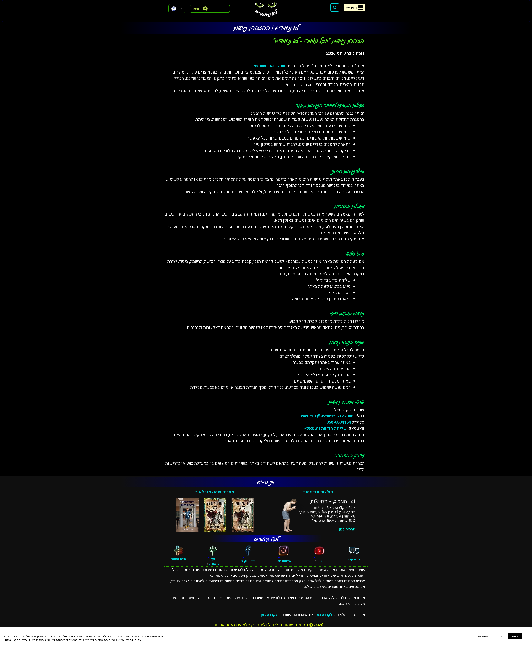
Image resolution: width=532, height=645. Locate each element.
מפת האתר (178, 559)
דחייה (498, 636)
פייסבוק (249, 561)
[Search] (334, 7)
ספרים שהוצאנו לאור (214, 492)
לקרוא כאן (323, 615)
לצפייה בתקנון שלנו (17, 640)
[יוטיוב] (319, 550)
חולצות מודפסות (318, 492)
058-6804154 (338, 422)
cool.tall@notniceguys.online (327, 416)
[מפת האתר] (178, 550)
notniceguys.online (270, 66)
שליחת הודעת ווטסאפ (326, 429)
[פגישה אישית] (354, 550)
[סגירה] (527, 636)
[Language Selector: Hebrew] (176, 8)
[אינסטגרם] (283, 550)
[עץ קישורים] (213, 550)
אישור (514, 636)
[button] (354, 7)
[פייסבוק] (248, 550)
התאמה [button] (483, 636)
